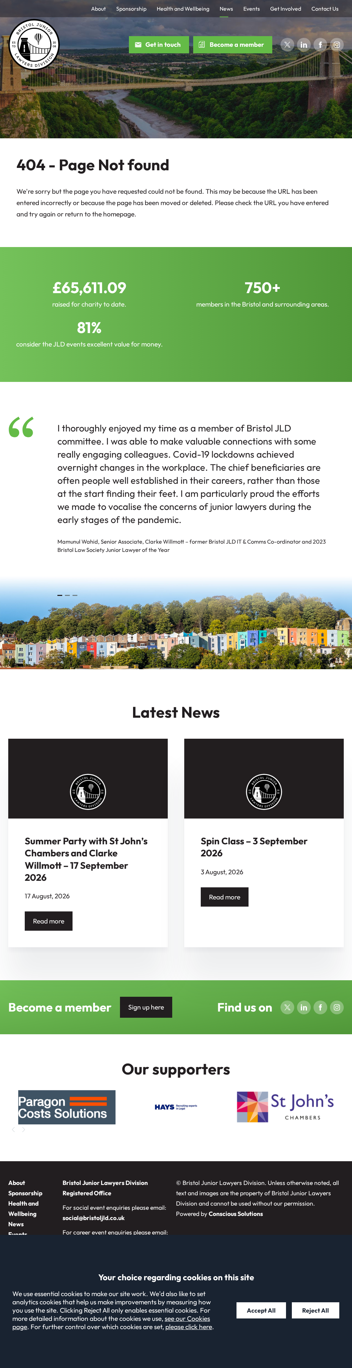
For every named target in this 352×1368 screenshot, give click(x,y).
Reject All (315, 1310)
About (98, 8)
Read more (48, 921)
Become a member (237, 45)
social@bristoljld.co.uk (94, 1218)
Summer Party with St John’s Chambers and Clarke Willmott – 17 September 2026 (86, 859)
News (226, 8)
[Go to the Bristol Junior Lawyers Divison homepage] (34, 45)
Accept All (261, 1310)
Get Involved (285, 8)
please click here (188, 1327)
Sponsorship (131, 8)
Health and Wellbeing (183, 8)
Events (251, 8)
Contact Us (325, 8)
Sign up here (146, 1007)
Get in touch (163, 45)
